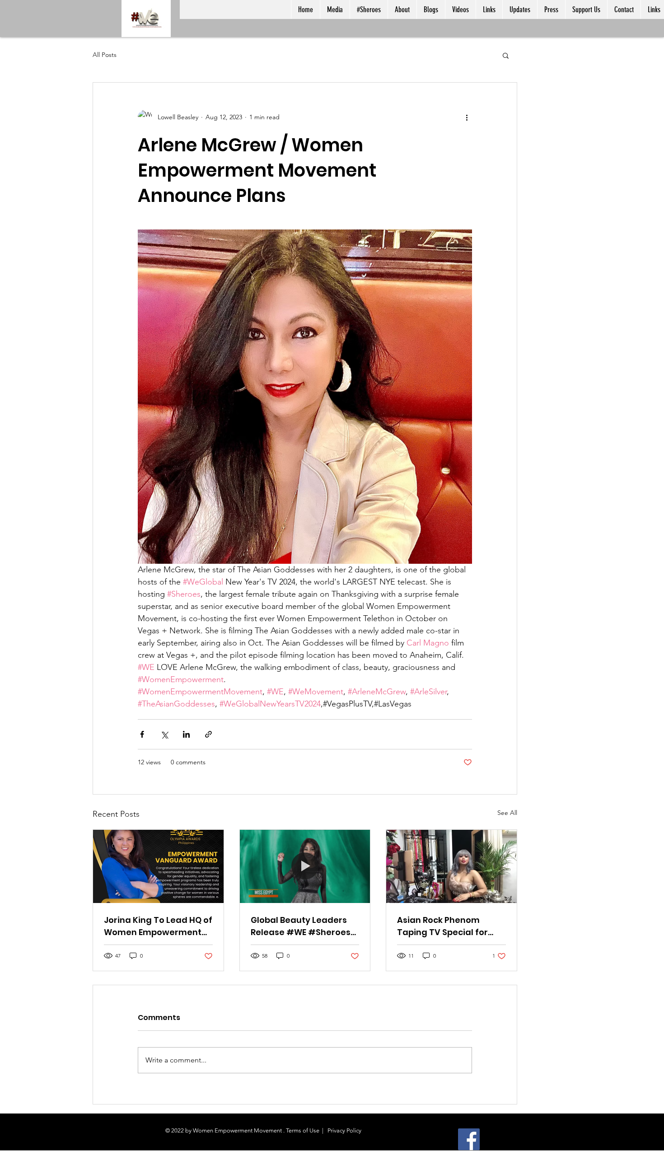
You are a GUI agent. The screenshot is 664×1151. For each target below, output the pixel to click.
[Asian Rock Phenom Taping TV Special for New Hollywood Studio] (451, 866)
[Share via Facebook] (142, 734)
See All (507, 813)
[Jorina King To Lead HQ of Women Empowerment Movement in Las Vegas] (158, 866)
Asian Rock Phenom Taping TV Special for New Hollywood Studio (444, 926)
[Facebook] (469, 1139)
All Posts (105, 55)
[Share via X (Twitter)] (164, 734)
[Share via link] (208, 734)
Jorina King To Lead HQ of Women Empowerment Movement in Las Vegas (158, 926)
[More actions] (466, 117)
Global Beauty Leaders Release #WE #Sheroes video (301, 926)
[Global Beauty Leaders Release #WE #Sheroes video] (305, 866)
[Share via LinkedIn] (186, 734)
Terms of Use (302, 1130)
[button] (505, 55)
